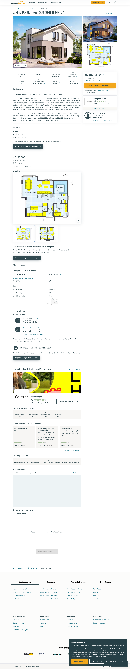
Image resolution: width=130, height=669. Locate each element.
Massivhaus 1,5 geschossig (22, 592)
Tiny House (97, 599)
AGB (41, 626)
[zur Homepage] (14, 9)
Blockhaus (97, 595)
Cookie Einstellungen (20, 630)
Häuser (32, 3)
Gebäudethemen (25, 582)
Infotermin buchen (99, 623)
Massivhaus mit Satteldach (49, 589)
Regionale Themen (78, 582)
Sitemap (16, 626)
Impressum (43, 623)
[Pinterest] (110, 666)
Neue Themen (105, 582)
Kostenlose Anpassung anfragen (26, 258)
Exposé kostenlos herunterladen (29, 146)
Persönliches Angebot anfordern (102, 120)
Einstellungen (97, 661)
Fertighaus (97, 589)
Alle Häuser (76, 473)
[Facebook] (104, 666)
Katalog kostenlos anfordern (69, 401)
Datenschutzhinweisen (100, 656)
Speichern (111, 14)
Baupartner (43, 3)
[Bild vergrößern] (78, 220)
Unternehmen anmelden (102, 620)
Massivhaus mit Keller (74, 592)
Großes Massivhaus (19, 599)
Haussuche (71, 620)
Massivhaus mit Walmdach (49, 599)
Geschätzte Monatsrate (30, 328)
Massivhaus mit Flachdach (49, 592)
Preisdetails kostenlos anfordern (100, 85)
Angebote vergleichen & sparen (26, 358)
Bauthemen (51, 582)
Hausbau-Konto (72, 626)
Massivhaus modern (74, 595)
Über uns (16, 620)
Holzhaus (96, 592)
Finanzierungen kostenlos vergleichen (34, 334)
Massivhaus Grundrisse (21, 589)
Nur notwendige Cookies (114, 661)
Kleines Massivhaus (20, 595)
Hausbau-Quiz (98, 3)
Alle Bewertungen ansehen (72, 450)
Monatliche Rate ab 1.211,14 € (93, 81)
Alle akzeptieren (79, 661)
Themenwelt (56, 3)
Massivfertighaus (73, 599)
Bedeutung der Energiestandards (23, 278)
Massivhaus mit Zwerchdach (76, 589)
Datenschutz (44, 620)
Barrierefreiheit (18, 623)
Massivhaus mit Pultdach (48, 595)
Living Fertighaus (32, 9)
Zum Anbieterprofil (74, 369)
